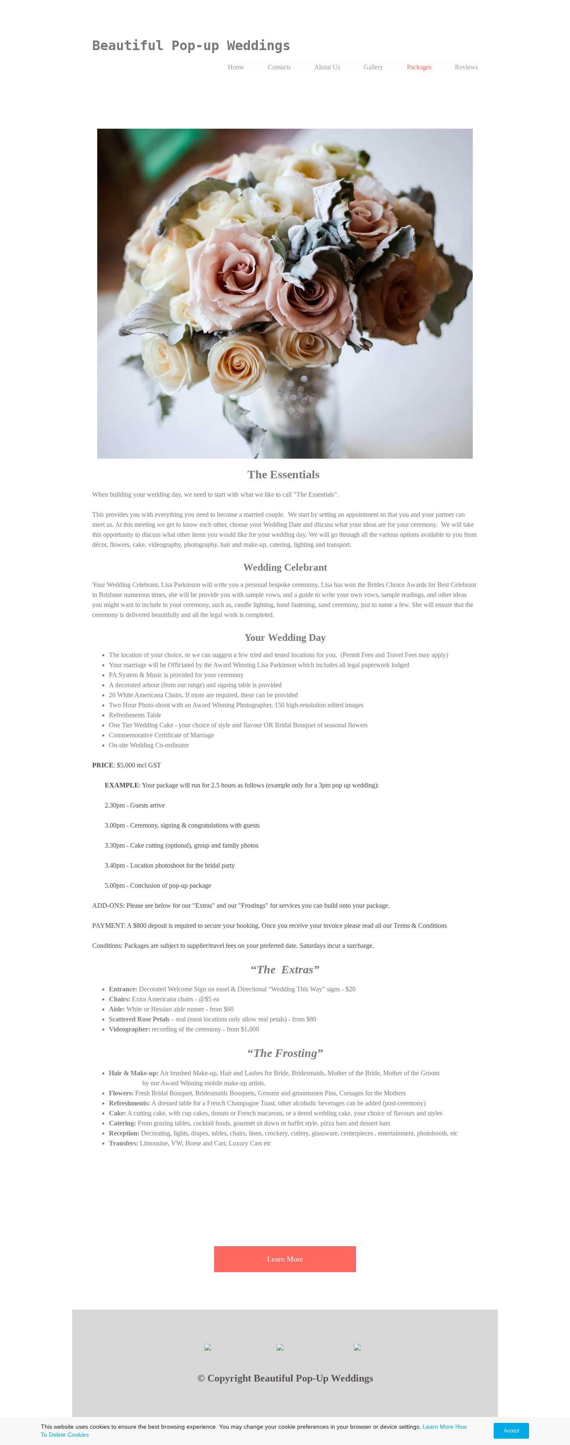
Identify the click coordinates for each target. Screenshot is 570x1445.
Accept (511, 1431)
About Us (327, 67)
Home (236, 67)
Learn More (438, 1426)
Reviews (466, 67)
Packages (419, 67)
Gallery (373, 67)
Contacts (279, 67)
